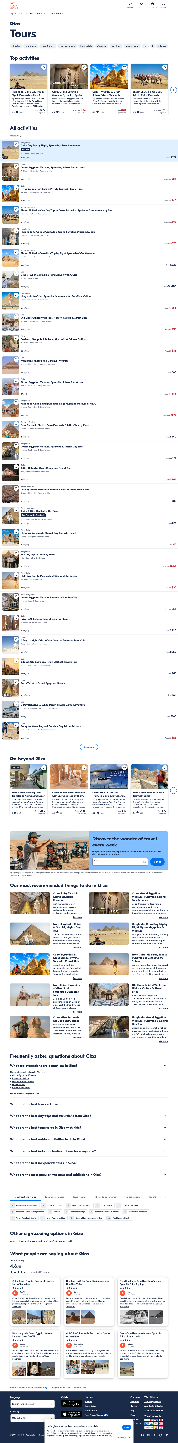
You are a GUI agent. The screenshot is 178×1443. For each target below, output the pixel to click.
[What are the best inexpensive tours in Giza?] (165, 1163)
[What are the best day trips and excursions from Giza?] (165, 1116)
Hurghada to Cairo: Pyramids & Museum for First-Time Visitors (87, 1282)
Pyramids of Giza (20, 1078)
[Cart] (141, 4)
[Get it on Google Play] (71, 1403)
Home (13, 1387)
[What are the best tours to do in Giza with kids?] (165, 1128)
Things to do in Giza (60, 1387)
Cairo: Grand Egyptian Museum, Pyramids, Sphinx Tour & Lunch (33, 1282)
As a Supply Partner (152, 1401)
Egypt (22, 1387)
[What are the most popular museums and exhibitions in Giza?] (165, 1175)
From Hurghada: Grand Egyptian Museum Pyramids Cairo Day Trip (140, 1282)
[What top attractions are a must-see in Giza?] (165, 1066)
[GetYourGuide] (14, 5)
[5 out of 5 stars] (35, 1288)
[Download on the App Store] (71, 1414)
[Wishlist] (130, 4)
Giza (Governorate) (37, 1387)
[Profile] (163, 4)
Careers (133, 1406)
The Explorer (135, 1424)
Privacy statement (25, 875)
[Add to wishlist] (43, 67)
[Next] (173, 90)
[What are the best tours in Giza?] (165, 1104)
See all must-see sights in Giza (24, 1094)
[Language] (152, 4)
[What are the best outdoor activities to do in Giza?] (165, 1139)
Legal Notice (90, 1406)
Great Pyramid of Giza (23, 1081)
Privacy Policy (91, 1410)
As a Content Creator (153, 1406)
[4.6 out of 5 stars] (18, 1272)
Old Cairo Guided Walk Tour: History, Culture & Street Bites (88, 1335)
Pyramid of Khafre (21, 1087)
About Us (134, 1401)
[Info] (21, 135)
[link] (89, 151)
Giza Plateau (18, 1084)
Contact (88, 1401)
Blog (132, 1410)
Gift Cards (134, 1419)
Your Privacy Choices (94, 1415)
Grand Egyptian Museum (24, 1075)
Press (132, 1415)
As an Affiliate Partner (153, 1410)
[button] (89, 151)
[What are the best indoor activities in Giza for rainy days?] (165, 1151)
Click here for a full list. (63, 1241)
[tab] (25, 1197)
